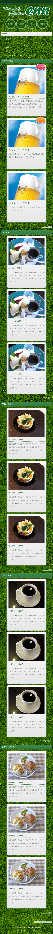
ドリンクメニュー (13, 51)
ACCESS (42, 24)
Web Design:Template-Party (26, 930)
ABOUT (21, 24)
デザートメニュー (13, 55)
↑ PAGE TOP (47, 227)
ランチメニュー (12, 39)
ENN (25, 927)
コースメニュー (12, 43)
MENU (32, 24)
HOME (10, 24)
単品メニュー (11, 47)
